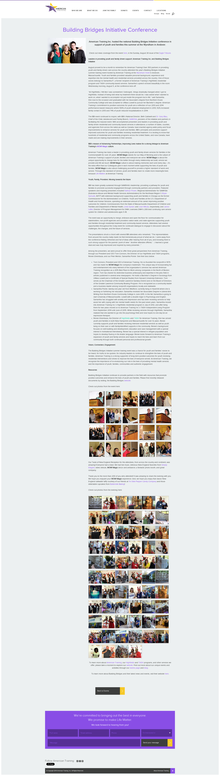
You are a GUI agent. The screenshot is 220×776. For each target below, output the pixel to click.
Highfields (125, 318)
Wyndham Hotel (143, 73)
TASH (136, 318)
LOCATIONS (161, 10)
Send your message (151, 743)
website (127, 381)
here (125, 53)
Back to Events (103, 691)
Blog (162, 13)
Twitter (77, 761)
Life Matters (100, 174)
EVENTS (136, 10)
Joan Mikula (144, 207)
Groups (156, 13)
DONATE (124, 10)
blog (146, 668)
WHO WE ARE (77, 10)
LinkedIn (82, 761)
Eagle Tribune (165, 53)
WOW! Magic (102, 146)
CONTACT (148, 10)
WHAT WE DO (92, 10)
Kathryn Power (131, 191)
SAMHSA (133, 119)
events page (135, 668)
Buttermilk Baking (117, 484)
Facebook (80, 761)
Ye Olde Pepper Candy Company (142, 481)
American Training (114, 663)
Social (168, 13)
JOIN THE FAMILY (109, 10)
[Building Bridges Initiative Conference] (96, 399)
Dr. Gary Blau (161, 116)
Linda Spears (129, 207)
